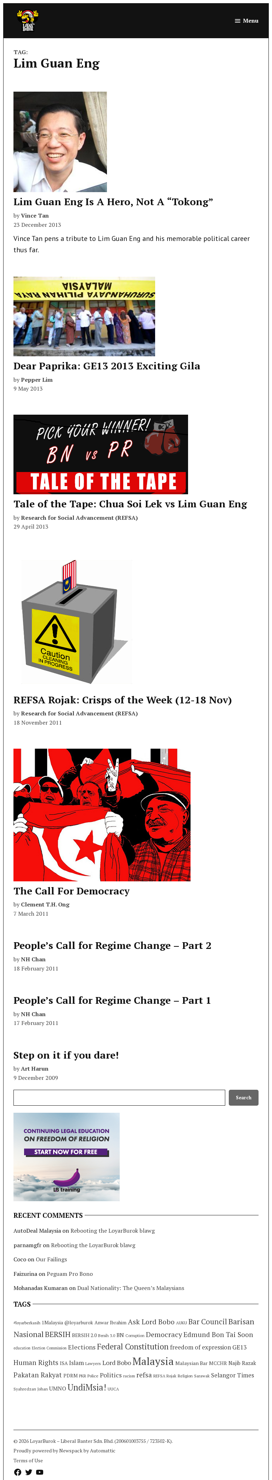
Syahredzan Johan (30, 1389)
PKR (82, 1375)
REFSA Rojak (164, 1375)
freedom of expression (200, 1347)
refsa (144, 1375)
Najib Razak (242, 1363)
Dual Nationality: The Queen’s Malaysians (130, 1288)
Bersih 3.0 (106, 1335)
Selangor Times (232, 1375)
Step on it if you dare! (66, 1054)
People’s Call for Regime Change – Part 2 (112, 945)
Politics (111, 1375)
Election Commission (49, 1348)
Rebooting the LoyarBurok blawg (112, 1230)
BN (120, 1334)
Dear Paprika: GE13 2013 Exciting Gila (106, 365)
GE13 (239, 1347)
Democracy (164, 1334)
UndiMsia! (87, 1387)
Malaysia (153, 1361)
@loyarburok (78, 1322)
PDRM (70, 1375)
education (21, 1348)
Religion (185, 1375)
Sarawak (202, 1375)
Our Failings (51, 1259)
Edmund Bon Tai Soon (218, 1334)
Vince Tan (35, 215)
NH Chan (33, 959)
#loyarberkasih (26, 1322)
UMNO (57, 1388)
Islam (76, 1363)
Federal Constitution (133, 1346)
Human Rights (35, 1362)
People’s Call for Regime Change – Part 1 (112, 1000)
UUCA (113, 1389)
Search (243, 1098)
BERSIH (57, 1334)
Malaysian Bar (191, 1363)
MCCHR (218, 1363)
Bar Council (207, 1321)
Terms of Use (28, 1460)
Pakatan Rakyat (37, 1375)
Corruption (134, 1335)
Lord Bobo (116, 1362)
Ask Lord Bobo (151, 1321)
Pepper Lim (37, 380)
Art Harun (35, 1068)
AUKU (181, 1322)
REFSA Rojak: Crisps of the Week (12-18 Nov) (122, 699)
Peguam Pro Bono (70, 1274)
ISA (64, 1363)
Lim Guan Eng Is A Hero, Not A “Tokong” (113, 201)
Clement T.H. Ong (45, 904)
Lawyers (93, 1363)
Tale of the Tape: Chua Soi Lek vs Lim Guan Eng (130, 503)
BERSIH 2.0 (84, 1335)
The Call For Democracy (71, 890)
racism (129, 1375)
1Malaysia (52, 1322)
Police (92, 1375)
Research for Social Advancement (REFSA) (79, 518)
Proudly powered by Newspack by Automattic (64, 1450)
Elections (82, 1347)
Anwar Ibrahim (110, 1322)
